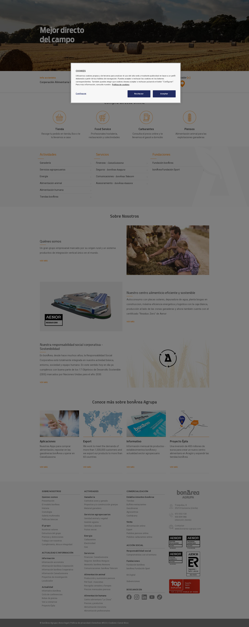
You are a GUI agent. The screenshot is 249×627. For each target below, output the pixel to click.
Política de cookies (120, 84)
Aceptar (164, 93)
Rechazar (139, 93)
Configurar (81, 93)
